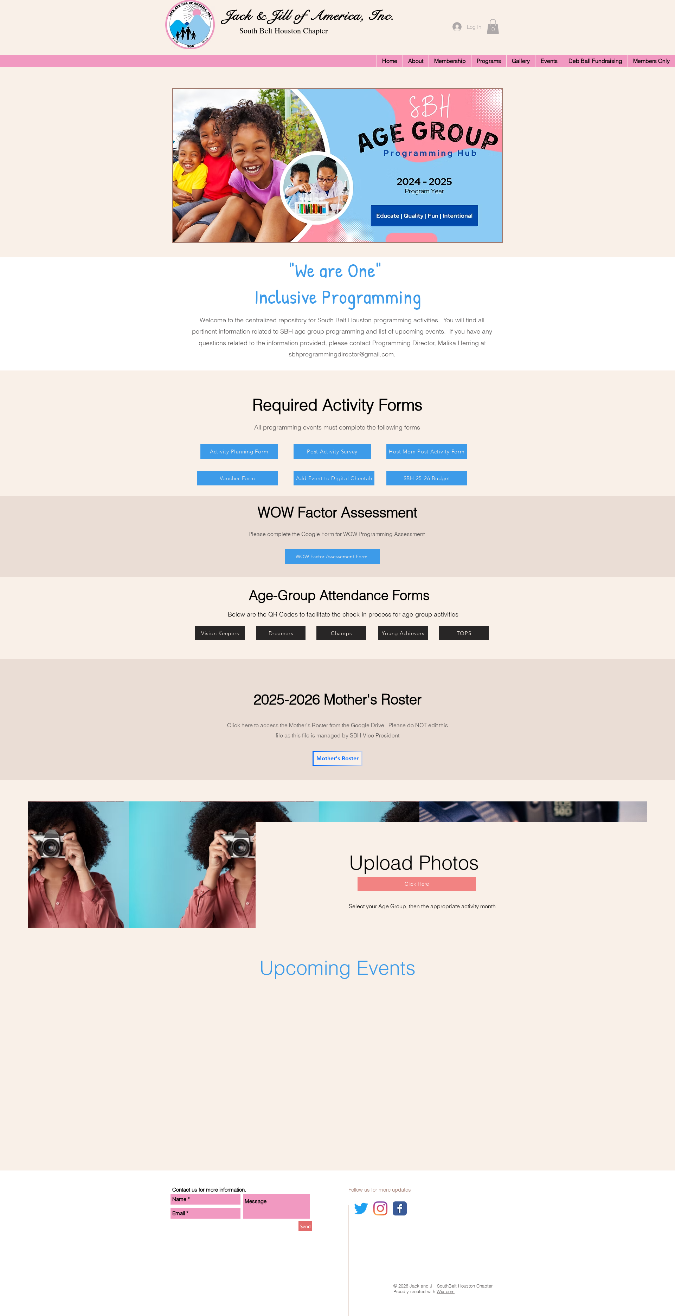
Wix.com (446, 1291)
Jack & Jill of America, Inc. (307, 15)
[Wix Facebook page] (400, 1208)
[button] (493, 26)
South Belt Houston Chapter (283, 30)
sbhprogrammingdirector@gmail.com (341, 354)
